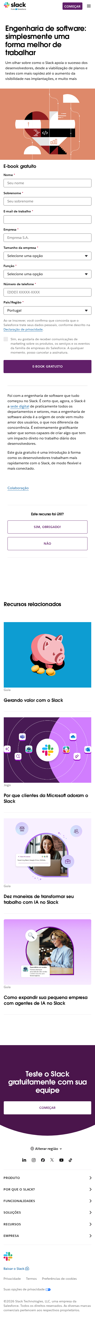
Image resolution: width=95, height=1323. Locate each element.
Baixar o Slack (14, 1269)
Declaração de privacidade (23, 329)
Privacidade (12, 1279)
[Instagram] (34, 1161)
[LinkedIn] (24, 1161)
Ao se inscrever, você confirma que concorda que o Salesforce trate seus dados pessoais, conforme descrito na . (47, 324)
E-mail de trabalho (18, 211)
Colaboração (18, 488)
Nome (9, 175)
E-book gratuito (47, 366)
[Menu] (88, 6)
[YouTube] (61, 1161)
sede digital (19, 406)
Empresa (11, 229)
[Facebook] (43, 1161)
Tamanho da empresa (21, 248)
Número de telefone (20, 284)
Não (47, 544)
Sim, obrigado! (47, 527)
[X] (52, 1161)
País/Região (14, 302)
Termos (31, 1279)
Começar (72, 6)
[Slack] (15, 6)
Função (10, 266)
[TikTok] (71, 1161)
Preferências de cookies (59, 1279)
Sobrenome (13, 193)
